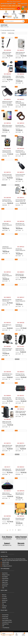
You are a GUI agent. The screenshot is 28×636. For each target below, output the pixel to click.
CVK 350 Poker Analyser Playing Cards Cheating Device (7, 225)
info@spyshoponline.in (8, 8)
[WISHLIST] (9, 58)
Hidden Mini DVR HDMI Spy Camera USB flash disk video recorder (20, 471)
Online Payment (21, 537)
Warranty (21, 543)
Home (2, 26)
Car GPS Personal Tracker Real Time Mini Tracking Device (20, 152)
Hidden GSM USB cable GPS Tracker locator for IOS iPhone (21, 447)
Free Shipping (7, 537)
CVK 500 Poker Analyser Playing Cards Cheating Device (7, 276)
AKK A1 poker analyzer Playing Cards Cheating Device (7, 127)
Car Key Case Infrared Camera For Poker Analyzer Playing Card (20, 176)
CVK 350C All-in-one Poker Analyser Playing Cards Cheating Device (20, 225)
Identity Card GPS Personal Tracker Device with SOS (6, 520)
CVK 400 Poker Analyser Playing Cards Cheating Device (7, 248)
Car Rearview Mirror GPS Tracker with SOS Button (7, 201)
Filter (3, 33)
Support (7, 543)
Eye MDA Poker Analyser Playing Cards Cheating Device (20, 301)
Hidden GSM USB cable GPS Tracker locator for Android (7, 447)
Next (19, 530)
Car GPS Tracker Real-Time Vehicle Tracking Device (7, 176)
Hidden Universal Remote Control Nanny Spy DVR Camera (7, 494)
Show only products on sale (8, 30)
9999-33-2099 (16, 6)
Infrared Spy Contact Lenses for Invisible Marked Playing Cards (20, 520)
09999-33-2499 (6, 6)
